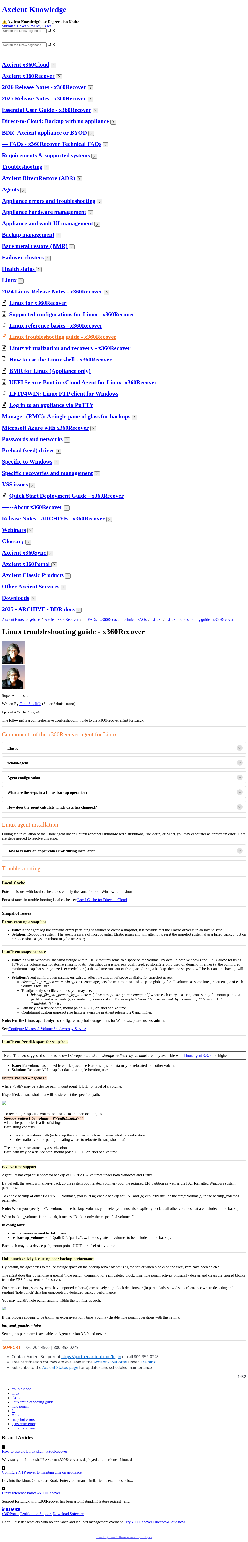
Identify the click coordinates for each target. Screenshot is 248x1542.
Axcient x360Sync (24, 552)
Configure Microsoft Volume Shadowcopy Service (47, 1029)
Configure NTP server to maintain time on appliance (42, 1472)
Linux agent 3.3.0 (197, 1055)
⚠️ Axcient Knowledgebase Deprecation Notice (40, 22)
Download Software (68, 1514)
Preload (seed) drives (28, 450)
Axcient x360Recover (28, 76)
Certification (29, 1514)
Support (45, 1514)
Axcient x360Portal (26, 564)
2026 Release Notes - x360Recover (44, 87)
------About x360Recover (32, 507)
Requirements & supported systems (46, 155)
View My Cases (39, 26)
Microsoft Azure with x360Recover (45, 428)
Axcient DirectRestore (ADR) (38, 178)
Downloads (15, 598)
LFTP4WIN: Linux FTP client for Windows (63, 394)
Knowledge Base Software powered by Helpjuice (124, 1537)
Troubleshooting (22, 167)
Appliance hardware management (44, 212)
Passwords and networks (32, 439)
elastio (16, 1398)
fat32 (15, 1415)
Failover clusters (23, 257)
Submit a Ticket (14, 26)
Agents (10, 189)
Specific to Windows (27, 462)
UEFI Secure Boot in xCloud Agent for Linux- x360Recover (83, 382)
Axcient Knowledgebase (21, 619)
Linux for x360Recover (38, 303)
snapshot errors (23, 1419)
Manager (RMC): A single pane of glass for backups (66, 416)
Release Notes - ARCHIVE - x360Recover (53, 518)
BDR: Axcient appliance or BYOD (44, 132)
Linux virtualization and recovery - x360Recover (70, 348)
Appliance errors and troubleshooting (48, 201)
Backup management (28, 235)
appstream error (23, 1424)
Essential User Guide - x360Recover (46, 110)
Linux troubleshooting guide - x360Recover (62, 337)
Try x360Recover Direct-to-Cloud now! (155, 1522)
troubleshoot (21, 1389)
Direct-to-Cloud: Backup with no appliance (55, 121)
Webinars (14, 530)
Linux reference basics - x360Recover (55, 326)
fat (14, 1411)
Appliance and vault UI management (47, 223)
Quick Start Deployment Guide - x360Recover (66, 496)
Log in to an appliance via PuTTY (51, 405)
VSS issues (15, 484)
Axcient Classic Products (33, 575)
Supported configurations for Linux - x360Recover (72, 314)
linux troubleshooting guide (33, 1402)
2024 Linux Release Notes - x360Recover (52, 291)
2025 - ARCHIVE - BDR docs (38, 609)
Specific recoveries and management (47, 473)
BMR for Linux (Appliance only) (50, 371)
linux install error (25, 1428)
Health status (19, 269)
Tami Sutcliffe (30, 704)
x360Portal (10, 1514)
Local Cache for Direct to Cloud (102, 900)
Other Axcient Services (30, 586)
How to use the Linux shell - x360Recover (60, 359)
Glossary (13, 541)
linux (15, 1393)
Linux (10, 280)
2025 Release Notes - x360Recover (44, 98)
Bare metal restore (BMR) (35, 246)
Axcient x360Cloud (25, 64)
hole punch (20, 1406)
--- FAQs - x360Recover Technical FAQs (51, 144)
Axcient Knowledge (34, 9)
